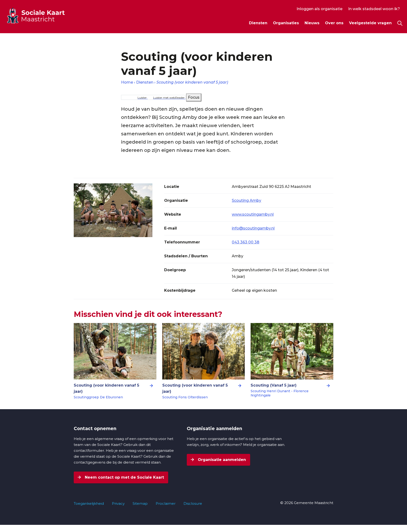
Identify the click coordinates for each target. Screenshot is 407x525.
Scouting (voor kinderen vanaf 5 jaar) (192, 82)
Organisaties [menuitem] (286, 23)
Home (127, 82)
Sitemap (140, 503)
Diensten (144, 82)
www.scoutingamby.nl (253, 214)
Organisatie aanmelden (221, 459)
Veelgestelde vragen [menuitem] (370, 23)
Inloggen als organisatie (319, 9)
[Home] (44, 15)
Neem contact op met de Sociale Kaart (124, 477)
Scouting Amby (246, 200)
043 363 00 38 (245, 242)
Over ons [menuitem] (334, 23)
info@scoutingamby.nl (253, 228)
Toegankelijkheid (89, 503)
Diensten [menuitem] (258, 23)
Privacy (118, 503)
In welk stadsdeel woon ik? (374, 9)
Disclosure (192, 503)
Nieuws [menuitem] (312, 23)
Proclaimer (165, 503)
